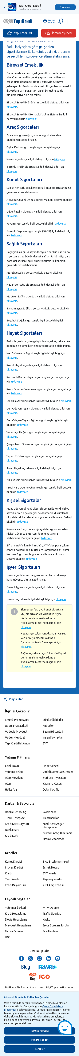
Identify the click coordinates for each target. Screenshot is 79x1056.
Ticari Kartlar (51, 818)
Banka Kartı (12, 829)
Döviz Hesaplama (16, 919)
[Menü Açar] (73, 21)
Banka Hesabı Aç (15, 812)
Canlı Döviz (12, 766)
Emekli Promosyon (17, 719)
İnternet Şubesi (62, 33)
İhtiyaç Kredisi (14, 867)
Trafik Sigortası (52, 913)
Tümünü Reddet (39, 1040)
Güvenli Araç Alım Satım (58, 833)
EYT (45, 743)
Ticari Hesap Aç (15, 818)
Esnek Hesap (51, 867)
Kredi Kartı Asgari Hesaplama (53, 825)
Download (65, 7)
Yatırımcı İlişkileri (15, 907)
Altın (8, 783)
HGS (8, 937)
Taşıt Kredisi (12, 879)
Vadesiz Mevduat (16, 731)
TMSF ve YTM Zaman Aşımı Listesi (24, 987)
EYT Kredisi (50, 873)
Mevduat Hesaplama (18, 925)
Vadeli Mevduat (15, 737)
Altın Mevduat (14, 777)
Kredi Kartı (11, 835)
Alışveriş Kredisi (53, 879)
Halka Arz (11, 789)
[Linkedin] (48, 959)
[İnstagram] (39, 959)
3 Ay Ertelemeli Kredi (56, 861)
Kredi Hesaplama (15, 913)
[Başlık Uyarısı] (61, 21)
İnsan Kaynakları (53, 737)
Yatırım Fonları (14, 772)
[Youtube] (57, 959)
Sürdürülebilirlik (53, 719)
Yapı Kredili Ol (23, 33)
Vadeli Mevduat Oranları (58, 772)
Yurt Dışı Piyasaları (54, 777)
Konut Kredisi (13, 861)
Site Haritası (50, 931)
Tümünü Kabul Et (39, 1030)
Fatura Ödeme (14, 931)
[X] (30, 959)
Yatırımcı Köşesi (52, 783)
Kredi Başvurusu (15, 885)
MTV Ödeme (51, 907)
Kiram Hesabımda (53, 839)
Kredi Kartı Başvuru (17, 824)
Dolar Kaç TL (51, 789)
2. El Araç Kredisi (53, 885)
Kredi (8, 873)
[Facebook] (21, 959)
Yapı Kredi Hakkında (17, 743)
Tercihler (39, 1049)
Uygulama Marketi (16, 725)
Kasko (46, 919)
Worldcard (49, 812)
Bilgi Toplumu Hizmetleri (60, 987)
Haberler (48, 725)
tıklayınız (12, 106)
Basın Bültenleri (53, 731)
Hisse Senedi (51, 766)
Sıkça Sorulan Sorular (56, 925)
